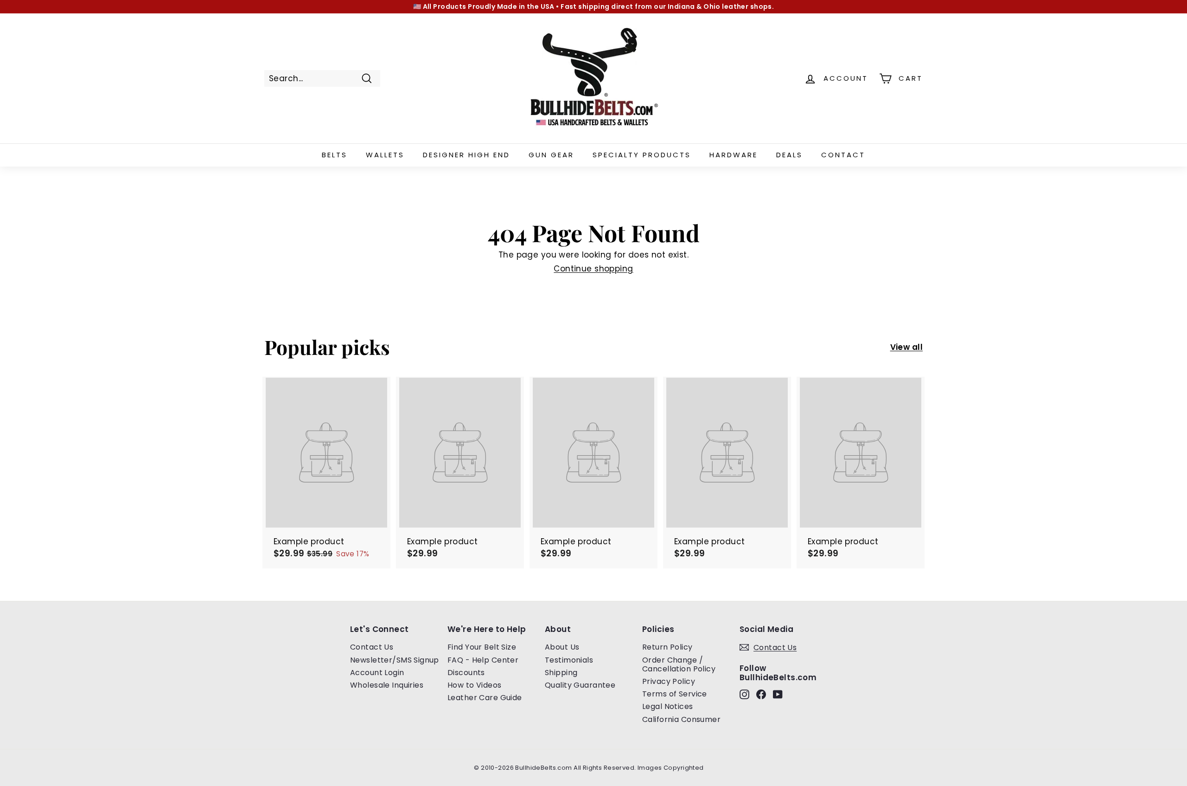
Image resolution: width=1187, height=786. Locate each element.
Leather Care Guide (484, 697)
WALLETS (385, 155)
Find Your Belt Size (481, 647)
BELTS (334, 155)
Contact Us (371, 647)
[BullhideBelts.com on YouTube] (778, 694)
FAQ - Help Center (482, 660)
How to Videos (474, 685)
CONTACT (843, 155)
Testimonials (569, 660)
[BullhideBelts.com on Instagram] (744, 694)
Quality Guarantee (580, 685)
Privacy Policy (668, 681)
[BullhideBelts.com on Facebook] (761, 694)
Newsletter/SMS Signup (394, 660)
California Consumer (681, 719)
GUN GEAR (551, 155)
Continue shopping (593, 268)
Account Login (377, 672)
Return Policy (667, 647)
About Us (562, 647)
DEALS (789, 155)
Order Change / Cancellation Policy (678, 664)
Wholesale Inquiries (386, 685)
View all (906, 347)
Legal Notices (667, 706)
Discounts (466, 672)
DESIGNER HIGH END (466, 155)
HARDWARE (733, 155)
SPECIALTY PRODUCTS (642, 155)
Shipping (561, 672)
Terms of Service (674, 694)
